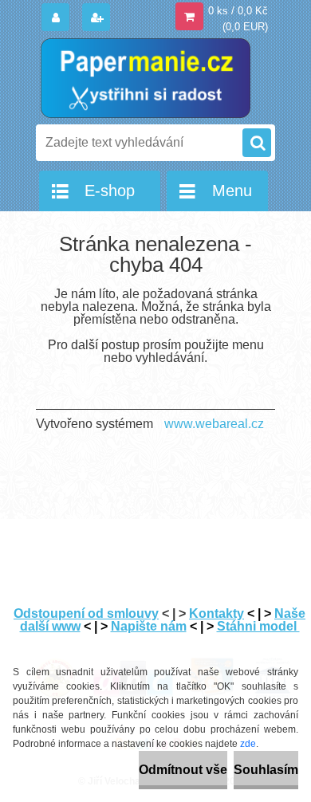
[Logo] (145, 78)
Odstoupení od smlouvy (86, 613)
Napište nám (149, 626)
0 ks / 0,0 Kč (238, 11)
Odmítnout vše (183, 769)
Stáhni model (258, 626)
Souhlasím (266, 769)
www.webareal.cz (214, 423)
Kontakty (216, 613)
